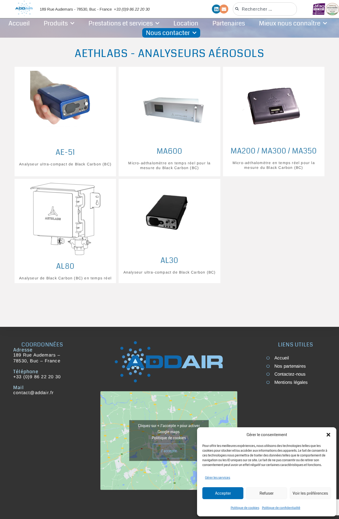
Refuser (267, 493)
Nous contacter (168, 32)
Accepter (223, 493)
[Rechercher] (309, 9)
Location (185, 23)
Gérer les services (217, 478)
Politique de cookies (245, 508)
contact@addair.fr (33, 392)
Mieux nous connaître (289, 23)
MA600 (169, 151)
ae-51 (65, 152)
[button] (328, 434)
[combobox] (265, 9)
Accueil (19, 23)
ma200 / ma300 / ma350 (274, 151)
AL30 (169, 260)
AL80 (65, 266)
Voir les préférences (310, 493)
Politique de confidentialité (281, 508)
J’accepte (169, 451)
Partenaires (228, 23)
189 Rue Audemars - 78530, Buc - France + (95, 9)
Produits (56, 23)
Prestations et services (120, 23)
